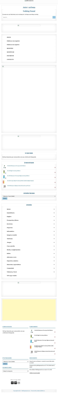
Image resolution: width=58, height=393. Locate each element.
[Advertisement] (29, 309)
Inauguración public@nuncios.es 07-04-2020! (40, 365)
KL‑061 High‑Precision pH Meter (13, 170)
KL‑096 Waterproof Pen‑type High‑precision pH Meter (18, 175)
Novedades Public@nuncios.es (37, 369)
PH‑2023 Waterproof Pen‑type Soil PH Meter (16, 165)
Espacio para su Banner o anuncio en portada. (41, 361)
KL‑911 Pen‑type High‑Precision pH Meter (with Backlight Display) (20, 180)
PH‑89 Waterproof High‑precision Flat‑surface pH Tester (18, 185)
